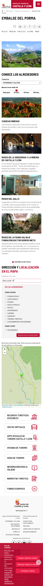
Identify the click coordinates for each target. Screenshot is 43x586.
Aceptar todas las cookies (27, 558)
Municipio (6, 92)
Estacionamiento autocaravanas (19, 322)
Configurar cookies (28, 571)
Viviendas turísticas (14, 319)
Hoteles (10, 307)
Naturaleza (9, 11)
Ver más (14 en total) (22, 262)
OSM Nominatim (7, 407)
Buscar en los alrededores (28, 335)
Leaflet (6, 405)
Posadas (10, 302)
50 (26, 92)
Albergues (11, 316)
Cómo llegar (7, 281)
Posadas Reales (13, 296)
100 (36, 92)
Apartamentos (12, 310)
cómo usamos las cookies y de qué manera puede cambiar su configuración (9, 576)
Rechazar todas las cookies (28, 564)
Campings (10, 313)
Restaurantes (12, 330)
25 (17, 92)
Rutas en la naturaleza (22, 11)
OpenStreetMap (18, 405)
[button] (4, 349)
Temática (5, 79)
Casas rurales (12, 299)
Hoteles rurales (13, 305)
